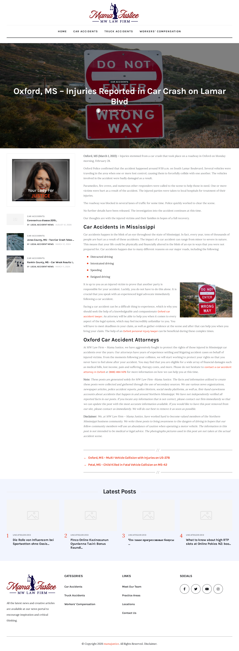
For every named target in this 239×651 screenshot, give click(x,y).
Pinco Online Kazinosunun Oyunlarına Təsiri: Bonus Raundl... (89, 544)
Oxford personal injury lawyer (140, 331)
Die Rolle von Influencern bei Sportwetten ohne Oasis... (33, 542)
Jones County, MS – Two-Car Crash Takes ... (50, 239)
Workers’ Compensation (160, 31)
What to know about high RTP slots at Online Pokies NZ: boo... (208, 542)
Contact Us (129, 613)
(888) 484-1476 (117, 372)
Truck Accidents (118, 31)
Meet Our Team (131, 586)
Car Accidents (85, 31)
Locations (128, 604)
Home (62, 31)
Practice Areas (131, 595)
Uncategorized (22, 535)
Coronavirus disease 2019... (42, 220)
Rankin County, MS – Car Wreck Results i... (50, 262)
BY (40, 224)
